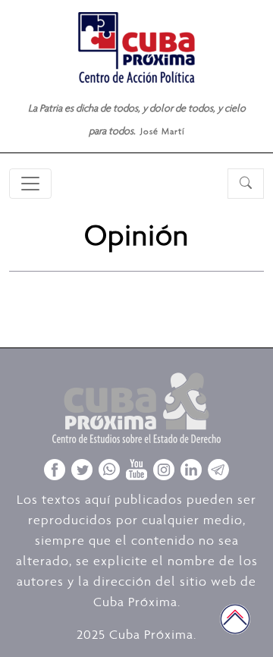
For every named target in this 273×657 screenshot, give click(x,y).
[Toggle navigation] (30, 183)
